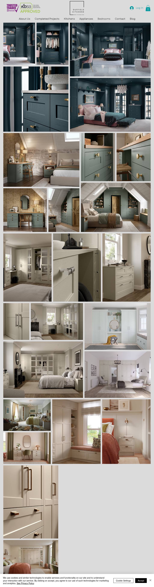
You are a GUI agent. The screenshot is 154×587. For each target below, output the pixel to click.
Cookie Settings (123, 580)
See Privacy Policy (25, 583)
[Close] (150, 580)
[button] (24, 19)
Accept (141, 580)
